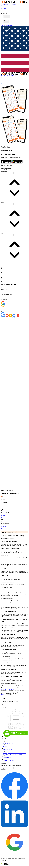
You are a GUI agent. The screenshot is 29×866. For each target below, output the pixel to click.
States (2, 233)
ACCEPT (10, 694)
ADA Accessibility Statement (9, 760)
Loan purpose (4, 171)
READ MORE (4, 694)
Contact (5, 746)
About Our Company (8, 743)
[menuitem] (6, 16)
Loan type (3, 202)
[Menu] (1, 77)
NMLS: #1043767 (7, 749)
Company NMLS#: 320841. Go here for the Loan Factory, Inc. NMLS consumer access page (14, 753)
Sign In (2, 25)
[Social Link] (14, 799)
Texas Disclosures (7, 757)
